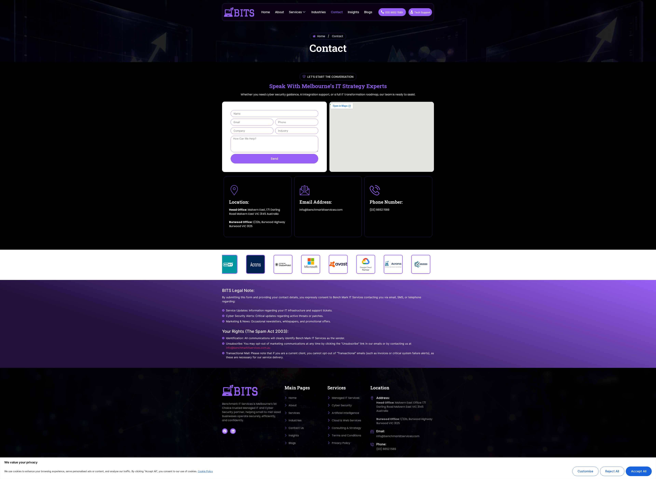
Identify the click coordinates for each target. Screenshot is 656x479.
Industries (318, 12)
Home (265, 12)
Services (295, 12)
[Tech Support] (411, 12)
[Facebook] (225, 431)
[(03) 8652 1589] (382, 12)
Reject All (612, 471)
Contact (337, 12)
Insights (353, 12)
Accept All (638, 471)
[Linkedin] (233, 431)
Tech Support (422, 12)
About (279, 12)
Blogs (368, 12)
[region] (328, 468)
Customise (585, 471)
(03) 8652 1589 (394, 12)
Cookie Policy (205, 471)
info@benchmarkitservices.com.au (248, 347)
